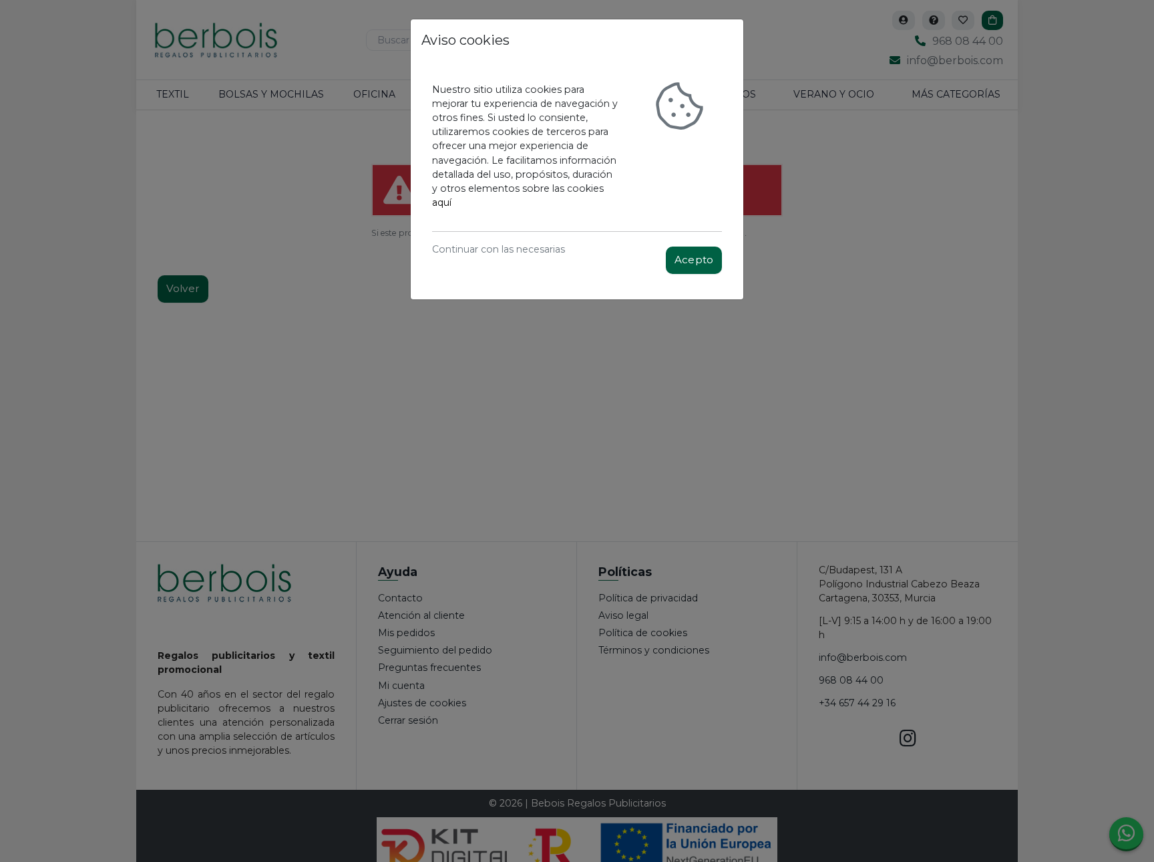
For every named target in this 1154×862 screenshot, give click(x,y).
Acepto (694, 259)
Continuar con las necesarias (498, 249)
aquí (441, 202)
